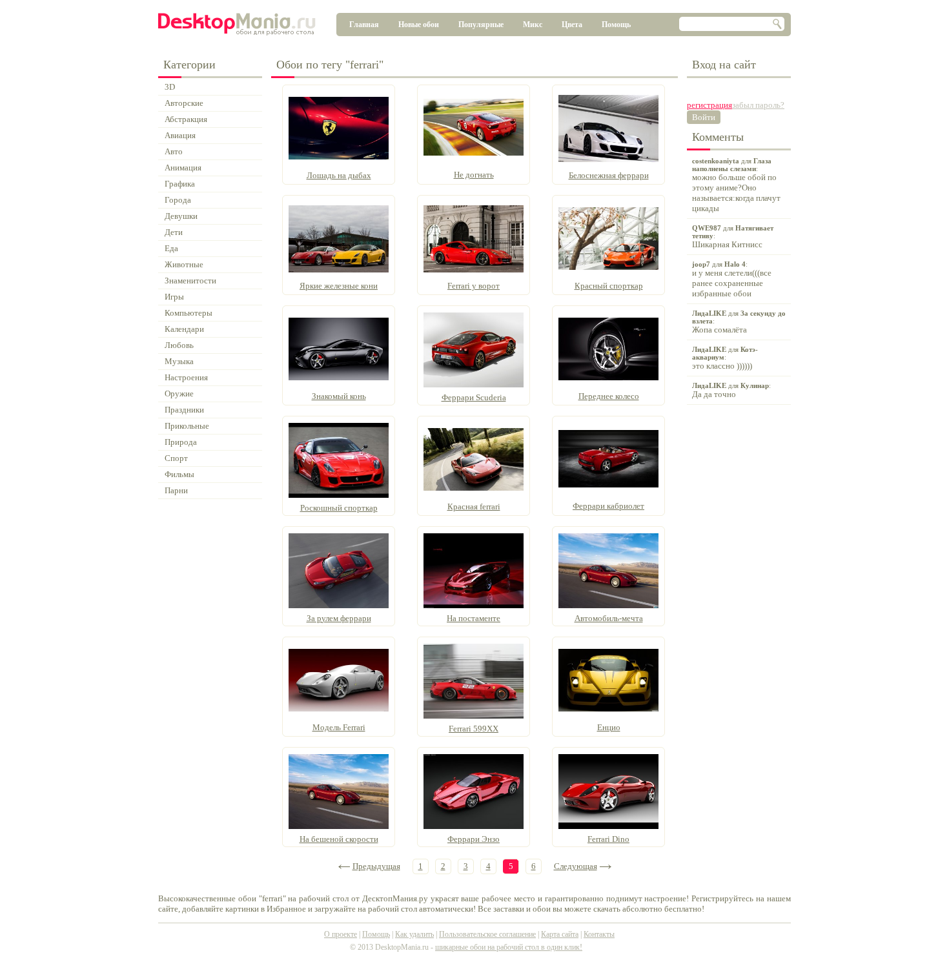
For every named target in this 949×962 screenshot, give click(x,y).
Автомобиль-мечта (609, 618)
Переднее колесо (608, 396)
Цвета (572, 24)
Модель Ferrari (338, 727)
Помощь (616, 24)
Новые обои (418, 24)
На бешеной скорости (339, 839)
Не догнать (474, 174)
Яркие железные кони (339, 286)
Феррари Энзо (473, 839)
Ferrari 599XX (473, 728)
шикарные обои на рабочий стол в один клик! (508, 947)
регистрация (709, 105)
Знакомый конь (339, 396)
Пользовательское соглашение (487, 934)
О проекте (340, 934)
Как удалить (414, 934)
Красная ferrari (473, 506)
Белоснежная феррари (609, 175)
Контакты (599, 934)
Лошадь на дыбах (339, 175)
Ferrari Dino (608, 839)
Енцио (608, 727)
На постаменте (473, 618)
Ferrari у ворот (473, 286)
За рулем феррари (339, 618)
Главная (364, 24)
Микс (532, 24)
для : (736, 185)
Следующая (575, 866)
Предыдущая (376, 866)
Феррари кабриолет (608, 506)
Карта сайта (559, 934)
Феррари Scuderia (474, 397)
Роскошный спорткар (339, 508)
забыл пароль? (758, 105)
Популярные (481, 24)
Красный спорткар (609, 286)
